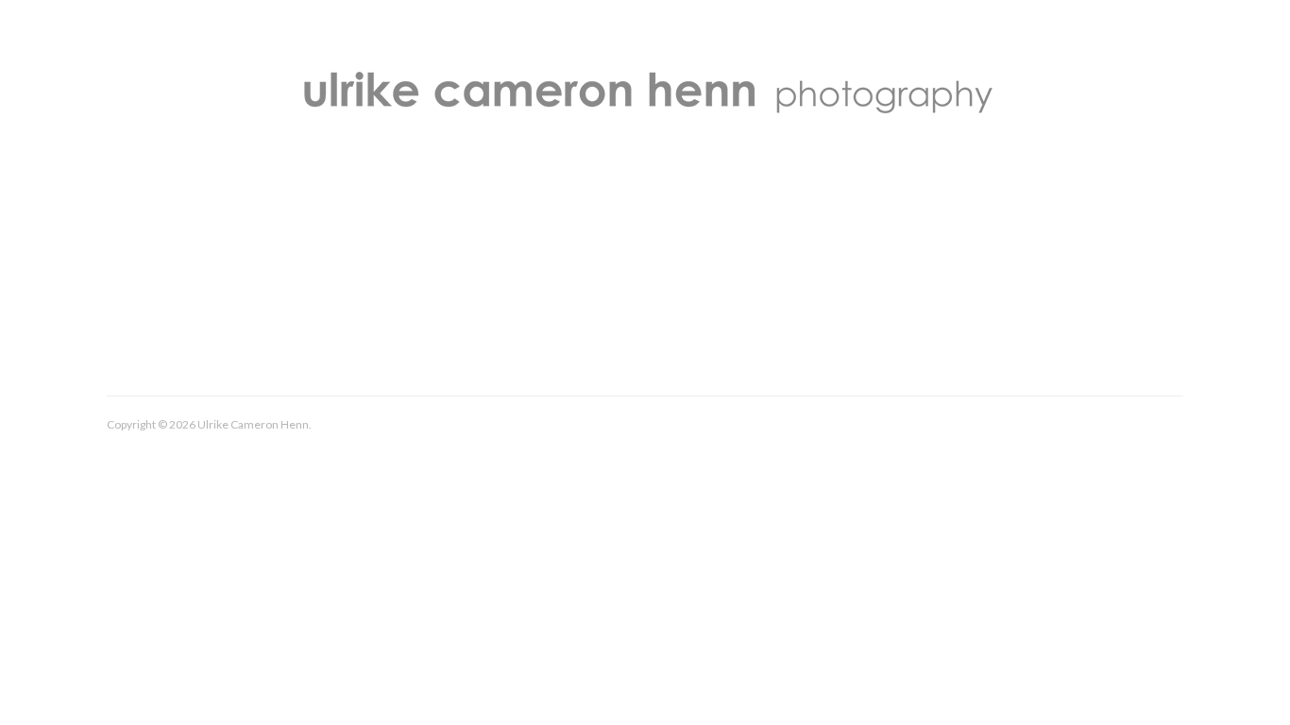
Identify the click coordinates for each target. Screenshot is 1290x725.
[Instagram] (1164, 427)
